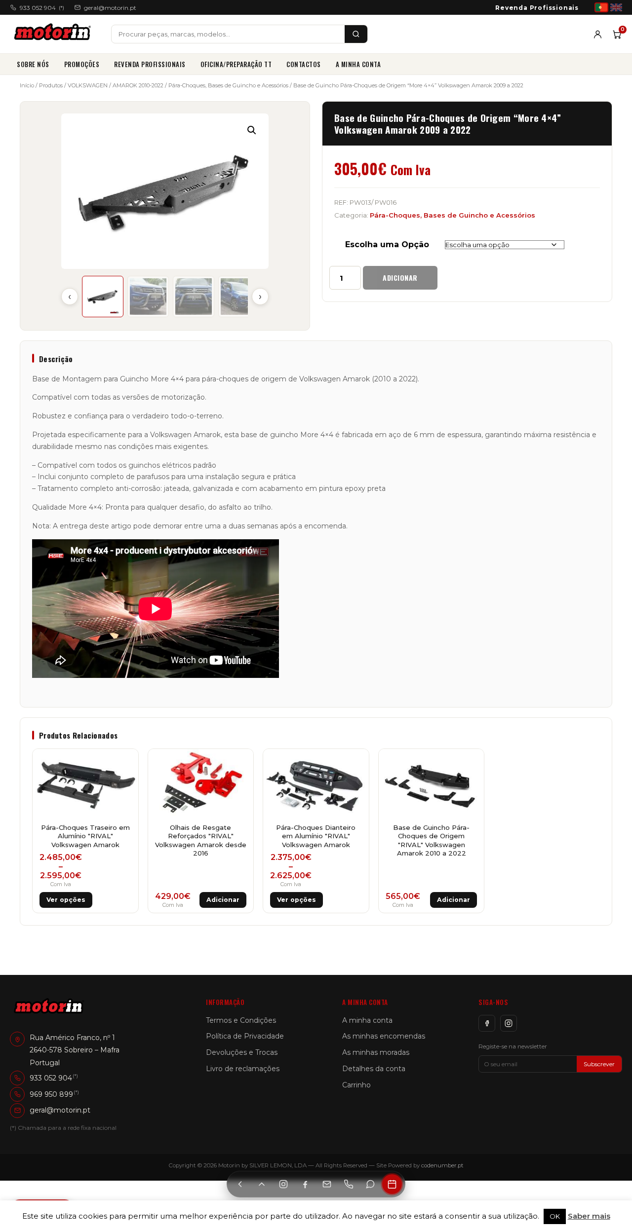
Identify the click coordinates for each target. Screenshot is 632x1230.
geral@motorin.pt (110, 7)
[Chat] (370, 1184)
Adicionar (400, 277)
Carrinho (356, 1085)
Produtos (51, 85)
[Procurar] (356, 34)
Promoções (82, 64)
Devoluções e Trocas (241, 1052)
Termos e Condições (241, 1020)
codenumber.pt (442, 1165)
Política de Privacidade (245, 1036)
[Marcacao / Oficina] (392, 1184)
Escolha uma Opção (387, 244)
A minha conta (358, 64)
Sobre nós (33, 64)
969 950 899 (51, 1094)
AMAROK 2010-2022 (138, 85)
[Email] (327, 1184)
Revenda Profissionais (537, 7)
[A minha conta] (597, 34)
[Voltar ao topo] (262, 1184)
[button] (252, 130)
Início (27, 85)
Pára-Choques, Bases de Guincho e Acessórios (228, 85)
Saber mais (589, 1216)
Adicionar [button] (222, 899)
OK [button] (555, 1216)
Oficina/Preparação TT (236, 64)
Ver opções (65, 899)
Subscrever (599, 1064)
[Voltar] (240, 1184)
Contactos (303, 64)
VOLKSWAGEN (88, 85)
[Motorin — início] (54, 34)
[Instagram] (508, 1023)
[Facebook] (486, 1023)
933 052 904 (42, 7)
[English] (616, 7)
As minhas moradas (375, 1052)
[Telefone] (348, 1184)
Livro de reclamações (242, 1068)
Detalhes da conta (373, 1068)
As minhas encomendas (383, 1036)
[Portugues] (601, 7)
